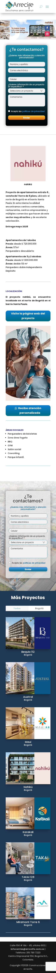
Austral (28, 697)
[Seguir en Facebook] (47, 27)
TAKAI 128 (28, 877)
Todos (16, 608)
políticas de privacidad (33, 111)
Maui (28, 742)
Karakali (28, 832)
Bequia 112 (28, 652)
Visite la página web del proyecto (28, 316)
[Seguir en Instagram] (47, 33)
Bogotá (39, 608)
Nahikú (28, 787)
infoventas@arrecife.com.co (27, 949)
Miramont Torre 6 (28, 922)
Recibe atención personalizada (29, 410)
